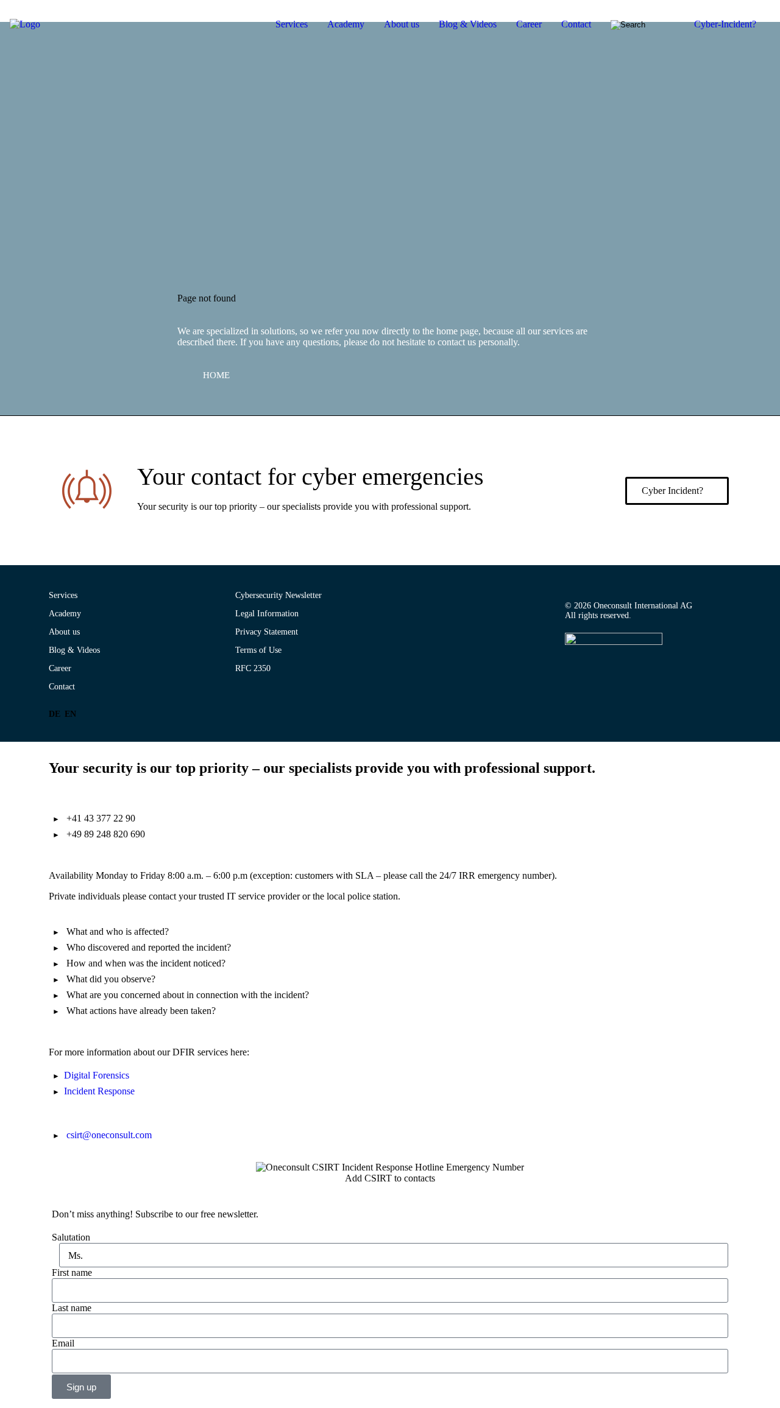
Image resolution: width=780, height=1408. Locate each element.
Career (529, 24)
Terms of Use (258, 650)
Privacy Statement (266, 631)
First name (72, 1272)
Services (291, 24)
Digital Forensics (96, 1075)
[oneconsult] (613, 642)
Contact (576, 24)
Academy (345, 24)
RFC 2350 (253, 668)
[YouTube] (593, 674)
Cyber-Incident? (725, 24)
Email (63, 1343)
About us (401, 24)
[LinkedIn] (572, 674)
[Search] (635, 25)
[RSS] (613, 674)
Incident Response (99, 1091)
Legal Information (267, 613)
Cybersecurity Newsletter (278, 595)
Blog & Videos (468, 24)
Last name (71, 1308)
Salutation (71, 1237)
